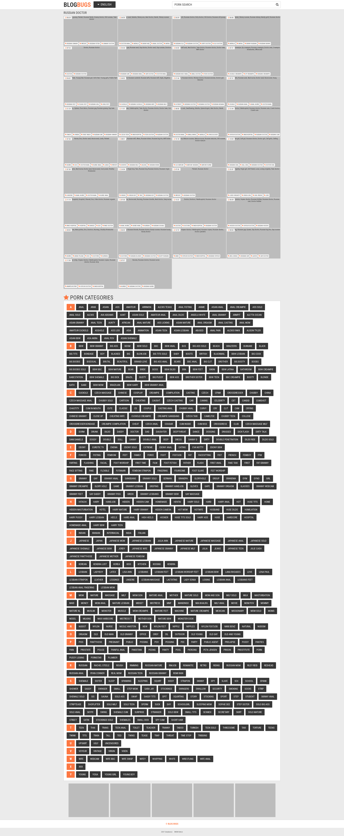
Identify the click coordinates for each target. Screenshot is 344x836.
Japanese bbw (104, 548)
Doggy (93, 439)
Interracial (113, 533)
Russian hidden (262, 226)
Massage (110, 595)
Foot (163, 455)
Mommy (265, 603)
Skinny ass (145, 43)
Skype (90, 712)
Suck (157, 704)
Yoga (95, 774)
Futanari (121, 470)
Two (140, 195)
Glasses (245, 486)
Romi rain (178, 673)
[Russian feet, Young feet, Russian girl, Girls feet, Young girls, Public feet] (90, 92)
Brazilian (115, 385)
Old (96, 634)
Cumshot (261, 400)
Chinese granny (78, 416)
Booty (250, 377)
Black (262, 346)
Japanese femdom (134, 556)
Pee (182, 642)
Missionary (238, 610)
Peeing (152, 649)
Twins (131, 735)
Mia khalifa (202, 603)
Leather (98, 579)
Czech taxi (192, 416)
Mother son (144, 618)
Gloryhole (200, 478)
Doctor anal (125, 43)
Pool (178, 649)
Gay (96, 478)
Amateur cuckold (78, 330)
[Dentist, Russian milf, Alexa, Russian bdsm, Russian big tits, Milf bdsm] (145, 152)
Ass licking (233, 256)
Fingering (162, 470)
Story (193, 696)
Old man (109, 634)
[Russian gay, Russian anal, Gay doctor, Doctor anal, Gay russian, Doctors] (145, 61)
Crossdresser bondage (82, 423)
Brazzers (231, 346)
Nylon (96, 626)
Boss (155, 369)
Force (151, 455)
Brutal (106, 361)
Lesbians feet (245, 579)
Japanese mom (117, 540)
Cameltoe (209, 416)
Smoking (233, 688)
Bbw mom (98, 385)
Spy (213, 681)
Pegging (169, 642)
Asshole (99, 330)
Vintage (97, 751)
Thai (93, 727)
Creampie (154, 392)
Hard (208, 501)
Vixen (125, 751)
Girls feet (105, 104)
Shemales (125, 719)
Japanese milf (187, 548)
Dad (147, 431)
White (172, 758)
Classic (123, 408)
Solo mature (255, 712)
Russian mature (153, 665)
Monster (106, 610)
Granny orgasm (225, 486)
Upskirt (83, 743)
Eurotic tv (98, 447)
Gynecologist (213, 135)
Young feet (83, 104)
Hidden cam (142, 501)
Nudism (261, 626)
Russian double (158, 226)
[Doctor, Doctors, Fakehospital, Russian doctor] (199, 213)
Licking (206, 579)
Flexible (105, 470)
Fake (91, 470)
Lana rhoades (233, 571)
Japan (99, 540)
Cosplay (138, 392)
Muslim (91, 610)
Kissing (157, 564)
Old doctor (218, 43)
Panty (165, 649)
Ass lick (115, 330)
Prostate (86, 649)
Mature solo (191, 595)
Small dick (143, 719)
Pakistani (137, 649)
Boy (102, 353)
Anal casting (225, 322)
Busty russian (164, 256)
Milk (245, 595)
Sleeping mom (204, 704)
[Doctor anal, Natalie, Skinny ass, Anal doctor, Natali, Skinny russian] (145, 31)
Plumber (112, 657)
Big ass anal (160, 361)
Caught (156, 400)
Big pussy (158, 377)
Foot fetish (170, 462)
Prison (227, 649)
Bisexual (91, 361)
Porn (259, 649)
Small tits (190, 712)
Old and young (232, 634)
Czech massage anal (80, 400)
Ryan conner (97, 673)
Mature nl (74, 610)
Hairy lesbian (96, 517)
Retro (203, 665)
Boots (189, 353)
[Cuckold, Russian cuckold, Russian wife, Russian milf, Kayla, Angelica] (145, 92)
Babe (177, 256)
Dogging (210, 431)
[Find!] (276, 4)
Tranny (166, 727)
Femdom (111, 455)
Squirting (178, 696)
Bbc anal (192, 361)
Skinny (200, 681)
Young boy (129, 774)
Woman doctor (204, 104)
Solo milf (112, 704)
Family (137, 455)
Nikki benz (229, 626)
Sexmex (207, 712)
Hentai (177, 501)
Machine (179, 610)
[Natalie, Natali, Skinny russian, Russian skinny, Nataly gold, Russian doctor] (253, 31)
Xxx (81, 766)
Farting (73, 462)
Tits (84, 735)
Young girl (110, 774)
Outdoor (179, 634)
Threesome (229, 727)
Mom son (137, 595)
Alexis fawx (233, 330)
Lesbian (83, 571)
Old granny (126, 634)
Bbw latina (228, 369)
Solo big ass (263, 704)
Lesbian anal (224, 579)
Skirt (238, 712)
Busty (142, 377)
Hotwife (198, 509)
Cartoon (124, 400)
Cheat (135, 423)
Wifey (143, 758)
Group (216, 478)
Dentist (123, 165)
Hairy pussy (76, 517)
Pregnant (114, 642)
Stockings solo (104, 719)
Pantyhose (96, 642)
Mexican (220, 610)
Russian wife (149, 104)
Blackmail (219, 353)
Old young (197, 634)
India (128, 533)
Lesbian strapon (78, 579)
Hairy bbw (98, 525)
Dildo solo (268, 439)
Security (217, 688)
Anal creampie (238, 307)
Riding (216, 665)
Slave (225, 681)
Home (267, 501)
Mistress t (126, 618)
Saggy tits (149, 696)
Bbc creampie (233, 377)
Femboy (247, 455)
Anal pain (215, 330)
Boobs (255, 361)
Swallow (201, 688)
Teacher (150, 727)
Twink (72, 735)
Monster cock (186, 618)
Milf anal (219, 603)
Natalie (136, 43)
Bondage (89, 353)
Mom (81, 595)
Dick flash (243, 431)
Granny (83, 478)
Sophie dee (224, 704)
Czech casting (175, 400)
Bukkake (247, 346)
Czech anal (152, 423)
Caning (204, 400)
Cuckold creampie (141, 416)
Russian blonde (135, 256)
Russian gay (125, 74)
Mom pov (249, 603)
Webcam (94, 758)
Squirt (157, 681)
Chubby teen (228, 416)
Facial (103, 462)
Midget (139, 603)
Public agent (211, 642)
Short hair (177, 719)
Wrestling (187, 758)
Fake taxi (233, 462)
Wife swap (127, 758)
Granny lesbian (134, 486)
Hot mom (183, 509)
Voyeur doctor (234, 135)
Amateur (130, 307)
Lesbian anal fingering (81, 587)
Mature (94, 595)
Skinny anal (267, 696)
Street (73, 719)
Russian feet (71, 104)
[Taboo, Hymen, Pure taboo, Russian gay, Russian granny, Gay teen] (90, 122)
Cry (215, 408)
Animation (143, 330)
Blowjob (141, 353)
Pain (71, 649)
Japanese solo (258, 540)
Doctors (187, 226)
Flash (200, 462)
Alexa (143, 165)
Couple (147, 408)
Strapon (185, 681)
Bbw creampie (265, 369)
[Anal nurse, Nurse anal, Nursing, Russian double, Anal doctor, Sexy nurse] (145, 213)
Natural (246, 626)
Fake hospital (71, 226)
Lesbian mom (108, 587)
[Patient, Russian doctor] (199, 183)
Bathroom (246, 369)
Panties (259, 642)
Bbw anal (170, 346)
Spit (164, 696)
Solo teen (129, 704)
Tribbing (202, 735)
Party (194, 642)
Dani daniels (76, 439)
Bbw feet (198, 369)
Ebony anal (165, 447)
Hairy (96, 501)
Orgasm (83, 634)
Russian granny (72, 43)
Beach (216, 346)
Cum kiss (202, 423)
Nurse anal (97, 165)
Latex (113, 571)
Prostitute (244, 649)
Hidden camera (163, 509)
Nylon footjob (209, 626)
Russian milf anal (181, 74)
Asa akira (92, 338)
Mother (174, 595)
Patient (83, 43)
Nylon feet (160, 626)
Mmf (169, 603)
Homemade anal (78, 525)
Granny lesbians (149, 494)
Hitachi (83, 501)
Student (250, 696)
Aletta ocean (254, 314)
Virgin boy (132, 195)
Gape (207, 486)
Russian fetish (94, 43)
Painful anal (118, 649)
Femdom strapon (141, 470)
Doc (75, 165)
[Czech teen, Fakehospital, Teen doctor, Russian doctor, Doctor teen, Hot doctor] (145, 122)
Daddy (120, 431)
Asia (128, 330)
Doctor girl (270, 165)
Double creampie (235, 74)
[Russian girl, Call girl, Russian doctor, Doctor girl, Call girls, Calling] (253, 152)
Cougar (169, 423)
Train (96, 735)
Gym (245, 478)
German (167, 478)
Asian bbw (74, 338)
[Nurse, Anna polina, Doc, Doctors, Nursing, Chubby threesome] (90, 243)
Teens (271, 727)
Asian (106, 307)
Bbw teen (214, 377)
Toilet (136, 727)
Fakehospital (136, 135)
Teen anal (120, 727)
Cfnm (218, 392)
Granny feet (76, 494)
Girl (268, 478)
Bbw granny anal (154, 385)
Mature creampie (200, 610)
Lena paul (264, 571)
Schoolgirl (184, 704)
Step (236, 696)
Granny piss (114, 494)
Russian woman (218, 104)
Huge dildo (232, 509)
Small (117, 688)
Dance (196, 431)
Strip (261, 688)
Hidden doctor (234, 226)
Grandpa (183, 478)
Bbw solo (142, 346)
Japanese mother (108, 556)
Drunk (94, 431)
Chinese (122, 392)
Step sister (243, 704)
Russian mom (233, 665)
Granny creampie (78, 486)
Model (72, 618)
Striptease (75, 704)
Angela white (198, 314)
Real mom (116, 673)
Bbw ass (174, 377)
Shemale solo (77, 696)
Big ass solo (199, 346)
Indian (82, 533)
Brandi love (140, 361)
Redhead (268, 665)
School (249, 681)
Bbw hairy (132, 385)
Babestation (76, 377)
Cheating (140, 400)
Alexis (90, 314)
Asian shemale (129, 338)
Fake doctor (108, 226)
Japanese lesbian (141, 540)
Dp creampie (249, 74)
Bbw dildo (170, 369)
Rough (119, 665)
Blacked (115, 353)
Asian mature (183, 322)
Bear (130, 369)
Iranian (96, 533)
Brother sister (194, 377)
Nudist (82, 626)
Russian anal (137, 74)
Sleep (111, 681)
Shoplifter (94, 704)
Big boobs (74, 361)
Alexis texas (165, 307)
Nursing (147, 226)
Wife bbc (110, 758)
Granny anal (111, 478)
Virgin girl (247, 195)
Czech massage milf (256, 423)
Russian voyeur (214, 256)
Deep (166, 439)
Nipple (176, 626)
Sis (92, 696)
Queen (254, 256)
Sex (236, 681)
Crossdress (220, 423)
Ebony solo (130, 447)
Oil (166, 634)
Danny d (192, 439)
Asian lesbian (181, 330)
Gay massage (192, 494)
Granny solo (150, 478)
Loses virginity (234, 195)
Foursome (179, 470)
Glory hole (101, 486)
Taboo (68, 135)
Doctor (69, 74)
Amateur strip (71, 286)
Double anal (150, 439)
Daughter (161, 431)
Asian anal (217, 307)
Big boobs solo (77, 369)
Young (82, 774)
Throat (170, 735)
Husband (215, 509)
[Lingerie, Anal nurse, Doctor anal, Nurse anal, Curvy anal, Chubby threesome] (90, 183)
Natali (167, 43)
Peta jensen (210, 649)
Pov (157, 642)
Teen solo (210, 727)
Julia (204, 548)
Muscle (122, 610)
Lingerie (69, 195)
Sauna (104, 696)
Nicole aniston (127, 626)
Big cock (256, 353)
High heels (147, 517)
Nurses (123, 286)
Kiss (129, 564)
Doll (120, 439)
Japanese (84, 540)
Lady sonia (190, 579)
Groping (154, 486)
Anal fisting (185, 307)
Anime (201, 307)
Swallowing (191, 135)
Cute (109, 408)
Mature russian (192, 165)
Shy (169, 704)
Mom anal (100, 603)
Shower (73, 688)
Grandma (231, 478)
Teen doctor (208, 74)
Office (143, 634)
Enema (113, 447)
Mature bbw (164, 618)
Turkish (194, 727)
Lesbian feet (161, 571)
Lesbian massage (150, 579)
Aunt (123, 314)
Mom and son (212, 595)
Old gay (213, 634)
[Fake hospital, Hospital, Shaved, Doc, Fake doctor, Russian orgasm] (90, 213)
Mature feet (161, 610)
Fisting (97, 455)
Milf (123, 595)
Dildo (107, 431)
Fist (220, 455)
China (268, 392)
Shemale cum (121, 712)
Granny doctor (108, 43)
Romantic (188, 665)
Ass (117, 307)
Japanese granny (163, 548)
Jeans (217, 548)
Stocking (209, 696)
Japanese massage (210, 540)
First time (140, 462)
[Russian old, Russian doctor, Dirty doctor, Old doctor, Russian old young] (199, 31)
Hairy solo (193, 501)
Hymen (76, 135)
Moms (271, 610)
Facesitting (204, 455)
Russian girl (94, 104)
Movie (234, 603)
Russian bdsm (154, 165)
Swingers (184, 688)
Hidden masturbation (81, 509)
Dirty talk (261, 431)
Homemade (161, 501)
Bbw (81, 346)
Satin (86, 719)
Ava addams (107, 314)
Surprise (139, 712)
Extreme (148, 447)
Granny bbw (172, 494)
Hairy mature (120, 509)
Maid (71, 603)
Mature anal (156, 595)
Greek (130, 494)
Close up (98, 416)
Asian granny (76, 322)
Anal (81, 307)
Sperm (144, 704)
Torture (257, 727)
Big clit (208, 361)
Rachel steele (102, 665)
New (145, 626)
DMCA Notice (178, 832)
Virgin (123, 195)
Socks (248, 688)
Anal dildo (178, 314)
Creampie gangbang (168, 416)
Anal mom (244, 322)
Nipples (190, 626)
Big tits (73, 353)
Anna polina (78, 256)
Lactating (172, 579)
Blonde (264, 377)
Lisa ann (127, 571)
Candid (246, 400)
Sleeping (143, 681)
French (232, 455)
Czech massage (103, 392)
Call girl (244, 165)
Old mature (179, 165)
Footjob (177, 455)
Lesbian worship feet (186, 571)
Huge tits (252, 501)
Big (128, 353)
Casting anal (165, 408)
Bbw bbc (97, 369)
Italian (141, 533)
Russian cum (274, 135)
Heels (114, 517)
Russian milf (162, 104)
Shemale (83, 681)
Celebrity (219, 400)
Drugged (226, 431)
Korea (116, 564)
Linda (106, 165)
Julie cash (256, 548)
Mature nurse (206, 165)
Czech (205, 392)
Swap (134, 696)
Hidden (126, 501)
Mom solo (256, 610)
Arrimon (146, 307)
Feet (125, 455)
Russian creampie (263, 74)
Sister (98, 681)
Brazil (129, 377)
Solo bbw (173, 712)
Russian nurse (148, 286)
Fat (190, 455)
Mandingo (183, 603)
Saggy (88, 688)
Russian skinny (265, 43)
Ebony (82, 447)
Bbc (156, 346)
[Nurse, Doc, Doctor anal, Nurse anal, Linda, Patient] (90, 152)
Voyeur (83, 751)
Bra (184, 369)
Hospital (82, 226)
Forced (82, 455)
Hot (238, 501)
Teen (81, 727)
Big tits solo (160, 353)
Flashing (89, 462)
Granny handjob (174, 486)
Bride (143, 369)
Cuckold (124, 104)
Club (236, 423)
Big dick (115, 377)
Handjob (111, 501)
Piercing (192, 649)
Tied (119, 735)
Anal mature (144, 322)
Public (129, 642)
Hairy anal (224, 501)
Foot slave (198, 470)
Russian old (179, 43)
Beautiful (122, 361)
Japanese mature (184, 540)
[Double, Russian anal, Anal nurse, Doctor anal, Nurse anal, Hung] (253, 92)
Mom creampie (140, 610)
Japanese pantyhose (80, 556)
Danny (132, 439)
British (203, 353)
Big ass (114, 346)
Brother (223, 361)
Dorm (82, 431)
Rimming (134, 665)
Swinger (102, 688)
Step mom (132, 688)
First (247, 462)
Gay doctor (149, 74)
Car (191, 400)
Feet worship (218, 470)
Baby (176, 353)
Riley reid (252, 665)
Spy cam (159, 719)
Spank (263, 681)
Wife (81, 758)
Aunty (111, 322)
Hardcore (232, 517)
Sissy (171, 681)
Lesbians (143, 571)
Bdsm (127, 346)
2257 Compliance (166, 832)
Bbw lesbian (238, 353)
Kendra (171, 564)
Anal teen (96, 322)
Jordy (122, 548)
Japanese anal (235, 540)
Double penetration (227, 439)
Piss (81, 642)
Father (187, 462)
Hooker (164, 517)
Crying (249, 408)
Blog (77, 4)
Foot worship (121, 462)
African (126, 322)
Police (100, 649)
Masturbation (262, 595)
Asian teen (161, 330)
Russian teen (135, 673)
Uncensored (112, 743)
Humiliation (251, 509)
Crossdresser (235, 392)
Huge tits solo (183, 517)
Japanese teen (235, 548)
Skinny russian (251, 43)
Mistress (155, 603)
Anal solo (74, 314)
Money (84, 603)
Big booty (239, 361)
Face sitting (75, 470)
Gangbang (130, 478)
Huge (217, 517)
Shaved (91, 226)
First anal (215, 462)
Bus (184, 346)
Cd (135, 408)
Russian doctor (192, 43)
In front (178, 104)
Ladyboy (98, 571)
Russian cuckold (136, 104)
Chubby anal (186, 408)
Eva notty (197, 447)
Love (249, 571)
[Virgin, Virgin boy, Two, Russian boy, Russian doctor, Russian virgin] (145, 183)
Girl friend (258, 195)
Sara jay (149, 688)
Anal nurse (255, 104)
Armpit (236, 314)
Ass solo (257, 307)
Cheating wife (117, 416)
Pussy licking (76, 657)
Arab (93, 307)
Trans (105, 727)
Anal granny (219, 314)
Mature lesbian (120, 603)
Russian (83, 665)
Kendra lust (100, 564)
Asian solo (138, 314)
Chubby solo (106, 400)
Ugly (96, 743)
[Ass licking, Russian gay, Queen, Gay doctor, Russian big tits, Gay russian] (253, 243)
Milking (87, 618)
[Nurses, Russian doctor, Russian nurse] (145, 274)
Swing (103, 712)
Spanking (126, 681)
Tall (108, 735)
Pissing (144, 642)
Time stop (186, 735)
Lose (267, 195)
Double (232, 104)
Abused (199, 330)
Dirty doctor (206, 43)
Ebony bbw (216, 447)
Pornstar (96, 657)
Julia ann (163, 540)
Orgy (155, 634)
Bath (72, 385)
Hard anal (129, 517)
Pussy (245, 642)
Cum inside (185, 423)
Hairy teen (117, 525)
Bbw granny (96, 346)
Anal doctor (157, 43)
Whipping (157, 758)
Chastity (74, 408)
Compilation (173, 392)
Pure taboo (86, 135)
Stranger (156, 712)
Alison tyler (254, 330)
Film (155, 462)
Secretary (223, 712)
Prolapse (230, 642)
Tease (144, 735)
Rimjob (172, 665)
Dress (178, 439)
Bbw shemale (97, 377)
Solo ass (120, 696)
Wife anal (205, 758)
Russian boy (149, 195)
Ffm (260, 455)
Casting (190, 392)
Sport (223, 696)
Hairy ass (203, 517)
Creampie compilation (114, 423)
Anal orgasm (204, 322)
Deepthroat (179, 431)
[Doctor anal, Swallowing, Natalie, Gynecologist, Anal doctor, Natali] (199, 122)
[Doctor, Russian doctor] (90, 61)
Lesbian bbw (212, 571)
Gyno (256, 478)
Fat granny (263, 462)
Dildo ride (250, 439)
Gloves (194, 486)
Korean (83, 564)
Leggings (114, 579)
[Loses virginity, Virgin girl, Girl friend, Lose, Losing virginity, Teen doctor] (253, 183)
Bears (177, 361)
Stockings (166, 688)
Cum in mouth (93, 408)
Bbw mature (114, 369)
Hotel (102, 509)
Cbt (233, 400)
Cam (237, 408)
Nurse (68, 165)
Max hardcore (105, 618)
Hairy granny (141, 509)
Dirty (206, 439)
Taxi (244, 727)
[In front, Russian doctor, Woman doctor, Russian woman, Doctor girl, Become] (199, 92)
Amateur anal (158, 314)
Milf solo (231, 595)
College (246, 416)
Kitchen (142, 564)
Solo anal (74, 712)
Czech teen (125, 135)
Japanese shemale (79, 548)
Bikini (212, 369)
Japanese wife (139, 548)
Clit (226, 408)
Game (116, 486)
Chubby (254, 392)
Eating (182, 447)
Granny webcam (265, 486)
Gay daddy (95, 494)
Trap (157, 735)
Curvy (203, 408)
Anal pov (109, 338)
